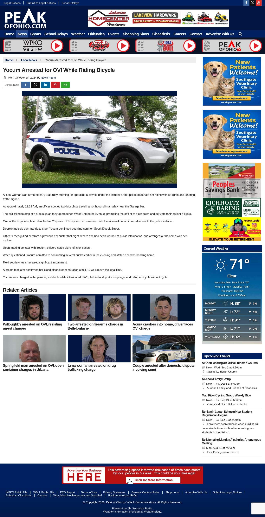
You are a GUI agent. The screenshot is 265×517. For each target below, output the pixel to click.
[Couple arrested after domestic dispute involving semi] (163, 348)
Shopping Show (136, 34)
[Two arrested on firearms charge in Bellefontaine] (99, 307)
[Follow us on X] (252, 3)
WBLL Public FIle (43, 492)
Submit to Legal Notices (41, 2)
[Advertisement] (158, 18)
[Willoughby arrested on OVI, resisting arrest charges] (34, 307)
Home (9, 34)
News (22, 34)
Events (113, 34)
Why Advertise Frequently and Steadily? (77, 495)
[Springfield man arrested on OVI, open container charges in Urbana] (34, 348)
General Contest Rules (145, 492)
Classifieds (161, 34)
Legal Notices (12, 2)
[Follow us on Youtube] (259, 3)
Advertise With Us (220, 34)
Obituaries (96, 34)
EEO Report (67, 492)
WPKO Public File (16, 492)
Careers (179, 34)
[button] (240, 34)
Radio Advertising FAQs (122, 495)
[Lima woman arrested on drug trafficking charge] (99, 348)
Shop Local (172, 492)
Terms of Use (89, 492)
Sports (35, 34)
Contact (196, 34)
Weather (78, 34)
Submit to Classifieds (18, 495)
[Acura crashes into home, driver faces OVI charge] (163, 307)
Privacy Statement (114, 492)
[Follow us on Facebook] (246, 3)
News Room (48, 77)
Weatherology (152, 511)
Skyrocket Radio (141, 508)
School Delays (70, 2)
